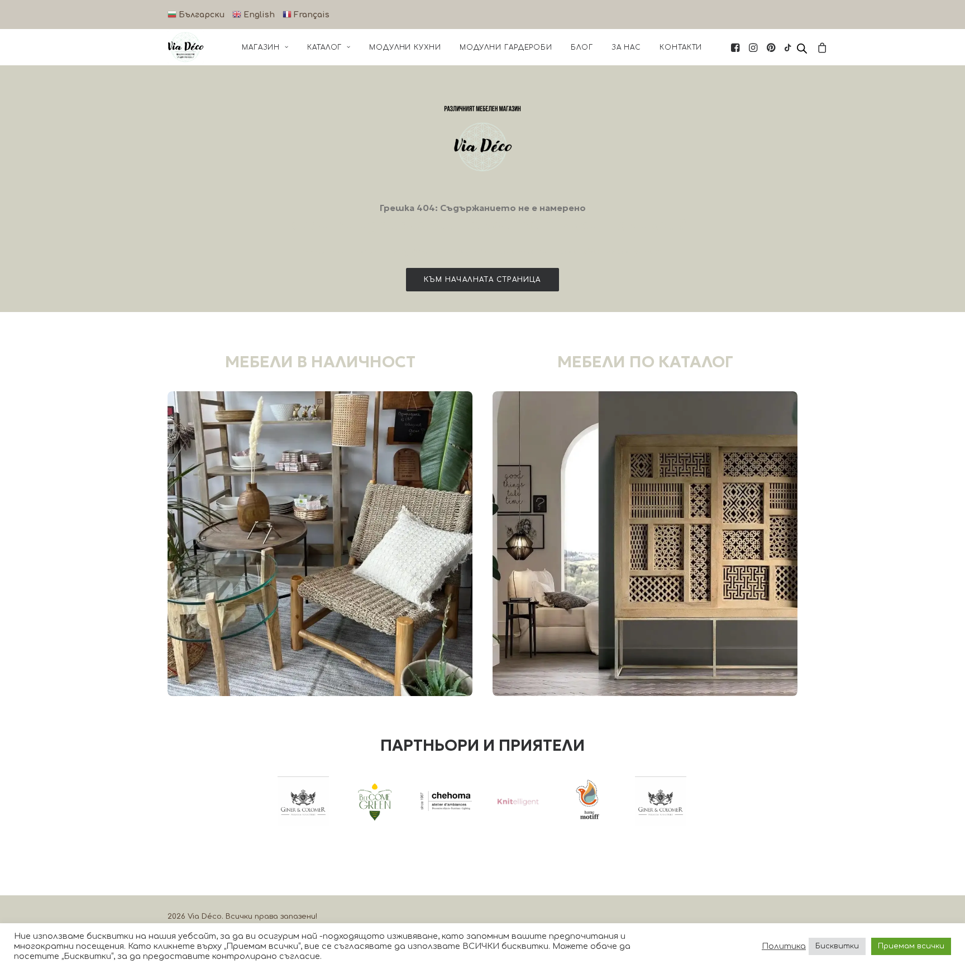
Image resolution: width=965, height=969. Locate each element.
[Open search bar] (802, 49)
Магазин (261, 47)
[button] (736, 47)
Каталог (324, 47)
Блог (582, 47)
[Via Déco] (186, 47)
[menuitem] (265, 47)
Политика (784, 946)
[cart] (820, 47)
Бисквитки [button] (837, 946)
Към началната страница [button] (482, 280)
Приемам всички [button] (911, 946)
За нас (626, 47)
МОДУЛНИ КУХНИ (405, 47)
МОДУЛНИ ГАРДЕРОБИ (506, 47)
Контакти (681, 47)
